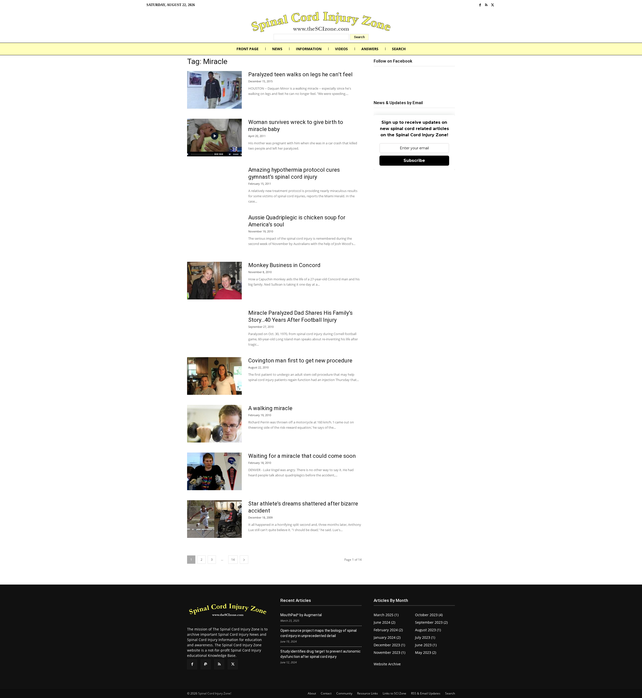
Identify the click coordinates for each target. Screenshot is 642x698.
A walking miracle (270, 408)
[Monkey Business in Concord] (214, 280)
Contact (326, 693)
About (312, 693)
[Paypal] (206, 664)
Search (450, 693)
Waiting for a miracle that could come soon (302, 456)
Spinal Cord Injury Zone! (214, 693)
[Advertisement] (414, 210)
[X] (492, 5)
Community (344, 693)
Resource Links (367, 693)
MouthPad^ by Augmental (301, 615)
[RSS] (486, 5)
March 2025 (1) (386, 614)
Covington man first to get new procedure (300, 360)
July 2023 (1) (425, 637)
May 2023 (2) (425, 652)
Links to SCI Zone (394, 693)
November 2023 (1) (389, 652)
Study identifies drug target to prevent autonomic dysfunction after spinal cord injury (320, 654)
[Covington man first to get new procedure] (214, 376)
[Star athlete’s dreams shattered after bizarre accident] (214, 519)
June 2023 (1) (426, 645)
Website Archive (387, 664)
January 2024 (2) (387, 637)
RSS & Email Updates (425, 693)
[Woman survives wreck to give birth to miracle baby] (214, 137)
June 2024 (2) (384, 622)
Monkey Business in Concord (284, 265)
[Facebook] (480, 5)
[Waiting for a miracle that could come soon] (214, 471)
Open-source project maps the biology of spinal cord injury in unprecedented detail (318, 633)
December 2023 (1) (389, 645)
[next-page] (244, 559)
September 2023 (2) (431, 622)
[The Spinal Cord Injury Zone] (321, 22)
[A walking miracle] (214, 423)
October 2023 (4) (429, 614)
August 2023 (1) (428, 629)
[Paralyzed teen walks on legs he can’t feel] (214, 90)
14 (233, 559)
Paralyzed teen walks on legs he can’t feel (300, 74)
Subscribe (414, 160)
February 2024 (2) (388, 629)
